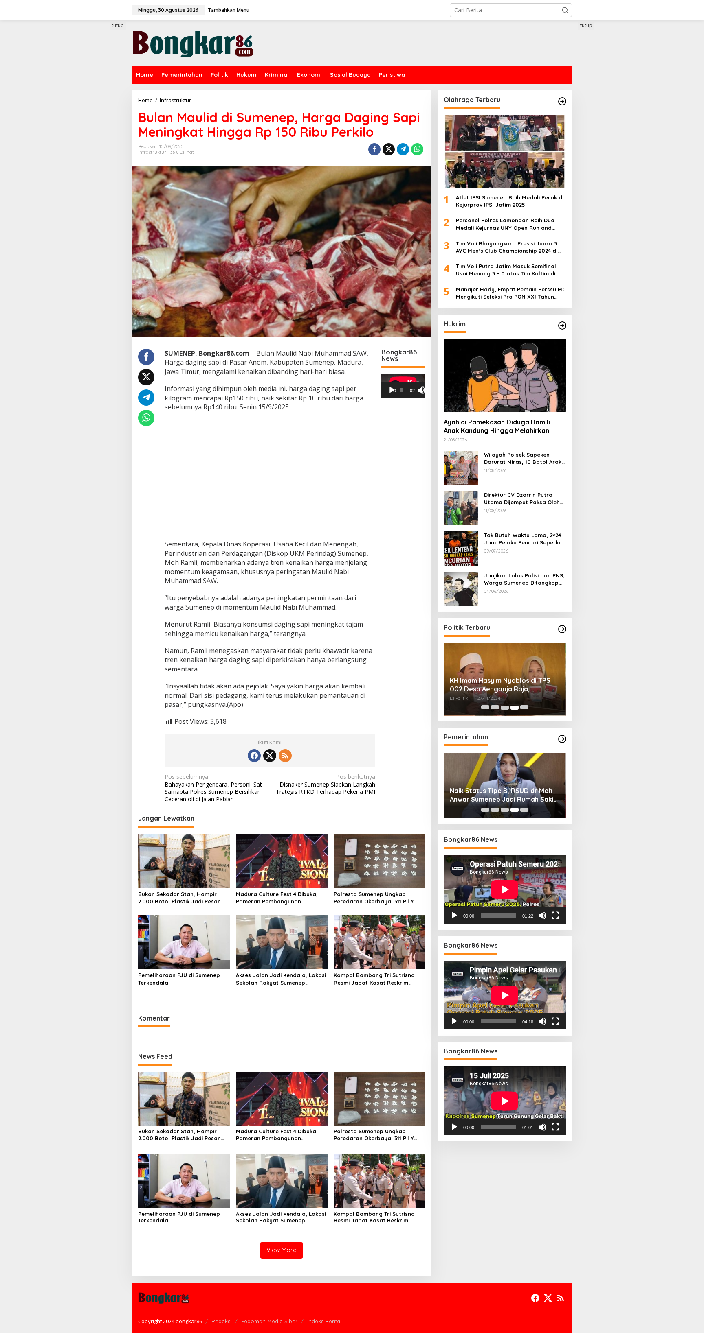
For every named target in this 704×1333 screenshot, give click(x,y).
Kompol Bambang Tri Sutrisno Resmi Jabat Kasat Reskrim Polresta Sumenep (374, 979)
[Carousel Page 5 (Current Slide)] (524, 708)
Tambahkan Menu (228, 10)
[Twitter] (269, 755)
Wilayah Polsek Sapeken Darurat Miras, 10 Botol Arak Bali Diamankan (522, 458)
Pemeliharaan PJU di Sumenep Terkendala (179, 979)
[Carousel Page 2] (495, 708)
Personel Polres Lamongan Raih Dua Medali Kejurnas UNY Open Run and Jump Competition (505, 224)
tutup (118, 25)
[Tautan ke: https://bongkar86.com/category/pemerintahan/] (562, 739)
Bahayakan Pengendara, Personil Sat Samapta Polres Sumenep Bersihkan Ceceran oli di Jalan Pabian (213, 788)
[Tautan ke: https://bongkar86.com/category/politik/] (562, 629)
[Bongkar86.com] (193, 42)
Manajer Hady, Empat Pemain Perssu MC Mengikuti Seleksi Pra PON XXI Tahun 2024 (511, 293)
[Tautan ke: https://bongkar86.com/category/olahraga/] (562, 101)
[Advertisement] (101, 170)
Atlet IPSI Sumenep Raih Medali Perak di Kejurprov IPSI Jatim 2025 (509, 201)
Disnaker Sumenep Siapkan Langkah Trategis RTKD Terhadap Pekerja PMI (325, 784)
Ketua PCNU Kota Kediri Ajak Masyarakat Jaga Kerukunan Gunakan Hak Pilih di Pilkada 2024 (502, 685)
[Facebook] (254, 755)
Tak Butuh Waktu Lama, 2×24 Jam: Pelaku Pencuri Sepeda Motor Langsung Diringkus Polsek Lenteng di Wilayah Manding (522, 539)
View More (281, 1250)
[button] (565, 10)
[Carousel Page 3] (505, 708)
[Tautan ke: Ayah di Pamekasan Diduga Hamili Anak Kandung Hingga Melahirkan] (505, 375)
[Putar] (392, 390)
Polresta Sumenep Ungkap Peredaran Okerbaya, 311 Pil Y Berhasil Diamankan (374, 898)
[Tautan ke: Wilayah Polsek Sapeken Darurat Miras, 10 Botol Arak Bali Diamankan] (461, 467)
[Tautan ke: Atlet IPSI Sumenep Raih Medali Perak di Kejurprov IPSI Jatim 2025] (505, 151)
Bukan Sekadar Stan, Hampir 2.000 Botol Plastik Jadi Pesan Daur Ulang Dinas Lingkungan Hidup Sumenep (179, 898)
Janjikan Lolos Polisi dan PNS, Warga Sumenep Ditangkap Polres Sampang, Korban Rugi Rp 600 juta (524, 579)
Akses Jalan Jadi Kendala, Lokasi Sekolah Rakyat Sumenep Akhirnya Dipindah (281, 979)
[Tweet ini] (389, 149)
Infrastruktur (152, 152)
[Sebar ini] (374, 149)
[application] (403, 386)
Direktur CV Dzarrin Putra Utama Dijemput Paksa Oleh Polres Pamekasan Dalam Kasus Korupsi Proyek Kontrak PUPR (524, 499)
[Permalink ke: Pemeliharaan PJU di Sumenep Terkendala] (184, 941)
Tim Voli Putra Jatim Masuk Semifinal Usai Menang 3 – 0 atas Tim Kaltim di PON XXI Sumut (506, 270)
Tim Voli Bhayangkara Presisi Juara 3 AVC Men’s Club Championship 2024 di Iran (506, 247)
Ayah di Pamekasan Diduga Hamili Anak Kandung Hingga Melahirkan (497, 426)
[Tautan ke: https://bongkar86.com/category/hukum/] (562, 325)
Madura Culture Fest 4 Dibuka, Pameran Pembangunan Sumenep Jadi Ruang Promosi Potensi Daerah (277, 898)
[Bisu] (542, 915)
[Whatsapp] (417, 149)
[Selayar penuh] (424, 390)
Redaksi (221, 1321)
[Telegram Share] (403, 149)
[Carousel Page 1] (485, 708)
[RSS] (285, 755)
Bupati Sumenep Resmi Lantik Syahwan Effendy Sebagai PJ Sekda (496, 795)
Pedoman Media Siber (269, 1321)
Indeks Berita (323, 1321)
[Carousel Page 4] (514, 708)
